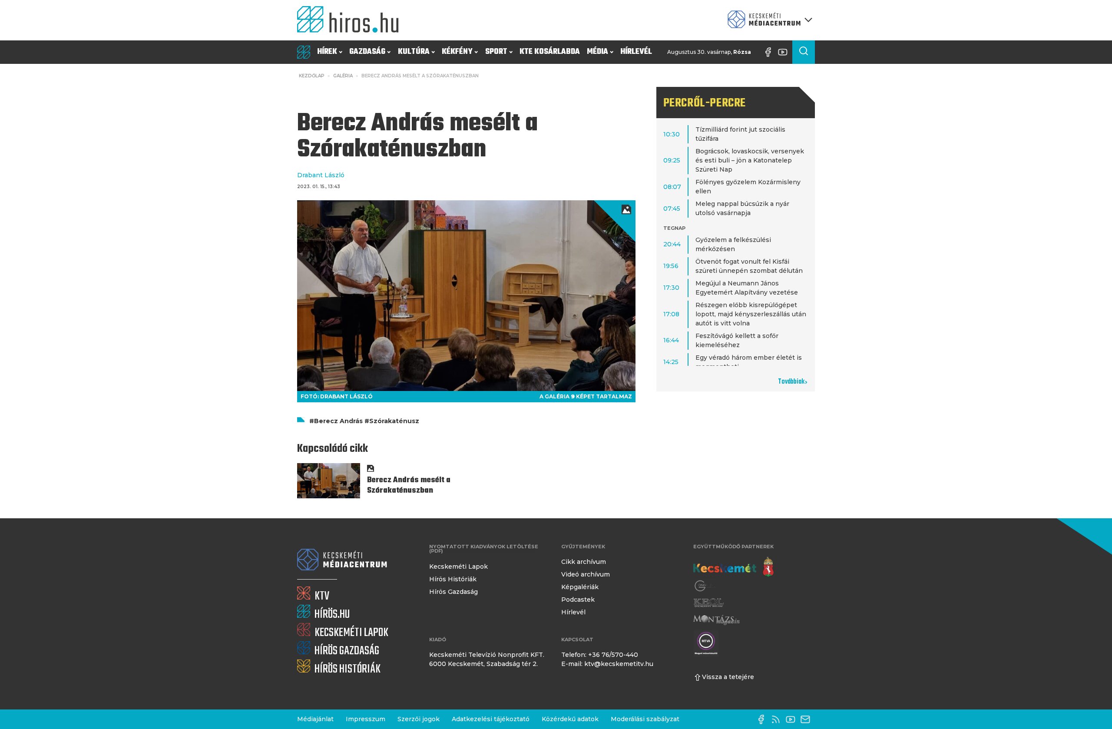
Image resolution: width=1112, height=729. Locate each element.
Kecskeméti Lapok (458, 566)
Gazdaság (367, 52)
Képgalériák (580, 587)
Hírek (327, 52)
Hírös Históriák (453, 579)
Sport (496, 52)
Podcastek (578, 599)
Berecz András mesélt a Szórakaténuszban (408, 485)
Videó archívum (585, 574)
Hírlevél (636, 52)
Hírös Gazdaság (453, 592)
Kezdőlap (311, 76)
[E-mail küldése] (807, 719)
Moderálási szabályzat (645, 719)
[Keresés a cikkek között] (803, 52)
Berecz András (338, 421)
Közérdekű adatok (570, 719)
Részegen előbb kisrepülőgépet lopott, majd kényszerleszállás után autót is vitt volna (750, 314)
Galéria (343, 76)
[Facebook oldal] (770, 52)
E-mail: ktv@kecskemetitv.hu (607, 664)
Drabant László (320, 175)
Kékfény (457, 52)
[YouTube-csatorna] (785, 52)
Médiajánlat (315, 719)
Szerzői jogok (418, 719)
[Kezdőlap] (351, 20)
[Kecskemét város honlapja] (733, 567)
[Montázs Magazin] (716, 619)
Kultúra (414, 52)
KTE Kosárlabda (550, 52)
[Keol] (708, 602)
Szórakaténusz (394, 421)
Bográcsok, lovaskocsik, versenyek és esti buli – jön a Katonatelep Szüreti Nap (749, 160)
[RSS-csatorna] (778, 719)
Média (597, 52)
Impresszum (365, 719)
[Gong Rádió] (705, 585)
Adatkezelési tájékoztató (491, 719)
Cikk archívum (583, 562)
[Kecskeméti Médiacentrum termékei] (768, 20)
